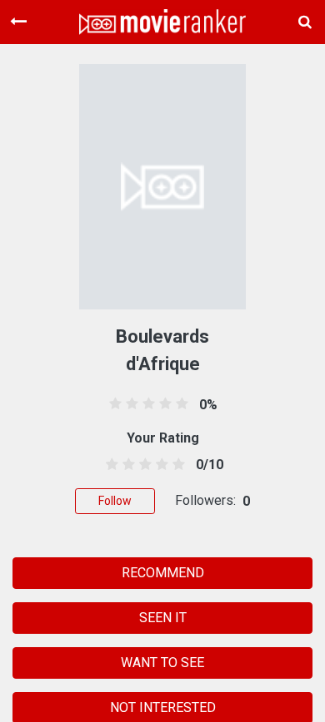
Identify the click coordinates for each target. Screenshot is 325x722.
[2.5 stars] (142, 465)
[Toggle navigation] (18, 21)
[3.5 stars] (159, 465)
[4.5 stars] (176, 465)
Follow (115, 500)
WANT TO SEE (162, 662)
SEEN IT (163, 618)
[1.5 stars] (125, 465)
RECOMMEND (163, 573)
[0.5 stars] (108, 465)
